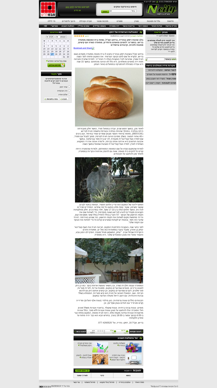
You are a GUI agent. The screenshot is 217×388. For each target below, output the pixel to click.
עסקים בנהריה (124, 382)
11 (60, 49)
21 (48, 51)
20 (52, 51)
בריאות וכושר (129, 26)
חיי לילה (51, 21)
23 (68, 54)
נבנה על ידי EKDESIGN (60, 386)
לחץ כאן (70, 7)
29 (44, 54)
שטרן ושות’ (171, 79)
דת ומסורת (114, 26)
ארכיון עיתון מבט (155, 29)
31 (64, 57)
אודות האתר (156, 26)
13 (52, 49)
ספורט (119, 21)
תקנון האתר (171, 29)
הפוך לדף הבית (150, 2)
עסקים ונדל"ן (83, 26)
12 (56, 49)
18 (60, 51)
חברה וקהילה (85, 21)
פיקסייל (172, 74)
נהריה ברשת (171, 26)
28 (48, 54)
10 (64, 49)
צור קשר (76, 382)
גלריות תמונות (153, 21)
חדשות (170, 21)
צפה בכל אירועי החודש (57, 61)
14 (48, 49)
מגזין (136, 21)
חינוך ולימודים (68, 21)
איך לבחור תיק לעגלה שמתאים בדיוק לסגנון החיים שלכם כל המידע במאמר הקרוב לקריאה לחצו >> (161, 43)
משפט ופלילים (99, 26)
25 (60, 54)
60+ (45, 26)
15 (44, 49)
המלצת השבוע (67, 26)
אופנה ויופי (143, 26)
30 (68, 57)
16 (68, 51)
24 (64, 54)
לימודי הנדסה (170, 70)
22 (44, 51)
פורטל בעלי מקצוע (107, 382)
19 (56, 51)
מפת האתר (139, 382)
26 (56, 54)
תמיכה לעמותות (169, 83)
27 (52, 54)
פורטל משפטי (89, 382)
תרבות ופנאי (102, 21)
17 (64, 51)
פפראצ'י (54, 26)
